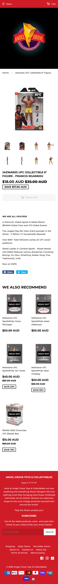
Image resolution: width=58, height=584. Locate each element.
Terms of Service (19, 552)
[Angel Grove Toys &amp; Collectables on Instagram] (47, 558)
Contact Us (27, 549)
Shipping (10, 546)
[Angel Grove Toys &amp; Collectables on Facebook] (41, 558)
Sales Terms (24, 546)
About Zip (41, 549)
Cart (53, 4)
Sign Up (50, 532)
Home (5, 72)
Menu (9, 4)
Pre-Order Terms (41, 546)
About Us (14, 549)
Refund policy (38, 552)
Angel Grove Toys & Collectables (30, 567)
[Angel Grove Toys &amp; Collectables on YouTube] (52, 558)
